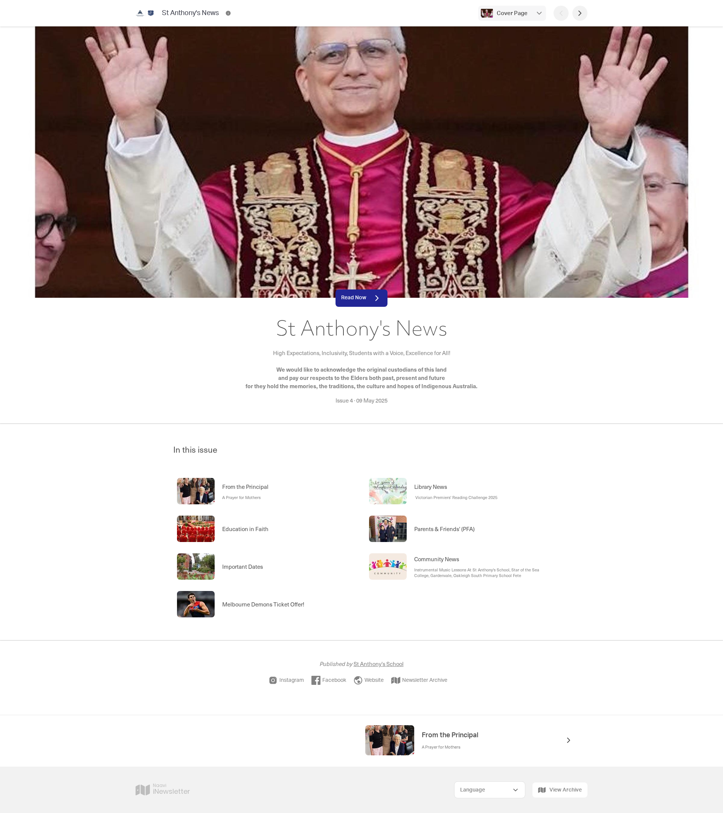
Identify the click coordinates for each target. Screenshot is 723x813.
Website (374, 680)
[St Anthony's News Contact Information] (228, 13)
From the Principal (451, 735)
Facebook (334, 680)
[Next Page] (579, 13)
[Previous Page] (561, 13)
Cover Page (512, 13)
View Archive (565, 790)
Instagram (291, 680)
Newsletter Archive (424, 680)
